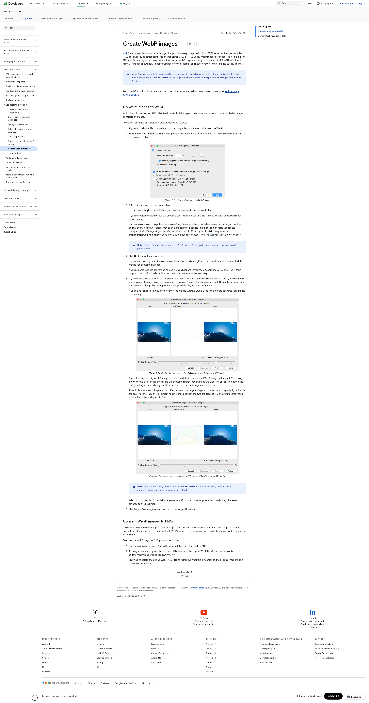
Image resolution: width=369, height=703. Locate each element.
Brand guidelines (69, 696)
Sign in (362, 3)
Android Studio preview (120, 18)
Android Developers (131, 33)
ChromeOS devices (160, 653)
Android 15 (211, 653)
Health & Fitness (104, 653)
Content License (197, 588)
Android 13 (210, 662)
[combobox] (290, 3)
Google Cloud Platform (125, 683)
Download (8, 18)
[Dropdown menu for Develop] (89, 3)
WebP (126, 53)
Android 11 (210, 671)
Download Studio (268, 657)
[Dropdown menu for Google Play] (112, 3)
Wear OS (155, 648)
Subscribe (333, 696)
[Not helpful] (244, 33)
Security (46, 653)
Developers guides (268, 648)
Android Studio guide (270, 644)
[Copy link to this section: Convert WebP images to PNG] (175, 521)
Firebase (105, 683)
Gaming (100, 644)
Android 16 (211, 648)
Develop (81, 3)
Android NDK (266, 662)
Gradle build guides (150, 18)
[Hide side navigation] (35, 698)
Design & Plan (58, 3)
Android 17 (211, 644)
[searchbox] (19, 28)
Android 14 (211, 657)
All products (148, 683)
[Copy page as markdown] (190, 44)
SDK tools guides (176, 18)
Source (45, 657)
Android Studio (346, 3)
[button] (17, 41)
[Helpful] (239, 33)
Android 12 (211, 667)
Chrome (91, 683)
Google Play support (324, 653)
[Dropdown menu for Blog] (131, 3)
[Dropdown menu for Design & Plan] (69, 3)
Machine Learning (105, 648)
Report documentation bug (327, 648)
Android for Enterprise (52, 648)
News (44, 662)
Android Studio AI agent (52, 18)
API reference (266, 653)
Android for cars (158, 657)
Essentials (35, 3)
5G (98, 667)
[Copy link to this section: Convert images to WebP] (167, 107)
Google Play (102, 3)
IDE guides (26, 18)
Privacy (100, 662)
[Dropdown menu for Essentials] (44, 3)
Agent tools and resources (86, 18)
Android (46, 644)
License (55, 696)
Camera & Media (104, 657)
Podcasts (46, 671)
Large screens (157, 644)
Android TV (156, 662)
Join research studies (324, 657)
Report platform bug (324, 644)
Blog (125, 3)
